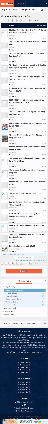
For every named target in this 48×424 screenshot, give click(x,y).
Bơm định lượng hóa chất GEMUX (22, 246)
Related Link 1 (25, 362)
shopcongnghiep (14, 249)
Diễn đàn (19, 4)
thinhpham (12, 129)
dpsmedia (12, 35)
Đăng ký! (24, 271)
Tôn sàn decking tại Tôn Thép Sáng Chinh (25, 193)
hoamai (11, 47)
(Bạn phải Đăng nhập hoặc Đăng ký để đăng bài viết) (31, 260)
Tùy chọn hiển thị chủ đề (24, 257)
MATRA (11, 94)
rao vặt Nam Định (32, 335)
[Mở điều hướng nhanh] (41, 9)
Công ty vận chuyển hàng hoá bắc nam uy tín (26, 225)
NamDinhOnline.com (25, 411)
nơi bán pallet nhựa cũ (29, 352)
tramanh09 (12, 70)
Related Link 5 (25, 372)
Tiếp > (36, 20)
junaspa (11, 164)
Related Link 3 (25, 367)
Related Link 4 (25, 370)
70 (31, 20)
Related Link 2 (25, 365)
